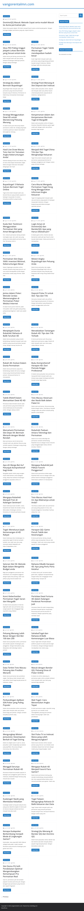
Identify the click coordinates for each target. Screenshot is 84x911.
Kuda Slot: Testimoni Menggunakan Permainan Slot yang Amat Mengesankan (12, 228)
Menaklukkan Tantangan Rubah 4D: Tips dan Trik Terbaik (43, 333)
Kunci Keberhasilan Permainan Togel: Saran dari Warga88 (14, 599)
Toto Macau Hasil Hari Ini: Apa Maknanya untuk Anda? (43, 500)
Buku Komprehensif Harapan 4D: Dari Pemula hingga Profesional (40, 367)
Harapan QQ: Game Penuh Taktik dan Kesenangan (40, 532)
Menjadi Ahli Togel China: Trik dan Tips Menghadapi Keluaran (43, 152)
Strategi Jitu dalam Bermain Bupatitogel (12, 84)
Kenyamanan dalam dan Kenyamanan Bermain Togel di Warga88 (42, 117)
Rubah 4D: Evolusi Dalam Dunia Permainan (14, 364)
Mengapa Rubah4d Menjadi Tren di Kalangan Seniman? (12, 500)
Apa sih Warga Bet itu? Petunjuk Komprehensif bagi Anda (14, 467)
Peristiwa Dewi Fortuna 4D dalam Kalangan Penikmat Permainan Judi (42, 600)
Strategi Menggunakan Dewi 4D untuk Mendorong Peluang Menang (13, 118)
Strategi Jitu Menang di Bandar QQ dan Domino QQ (42, 834)
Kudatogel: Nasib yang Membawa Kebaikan (13, 800)
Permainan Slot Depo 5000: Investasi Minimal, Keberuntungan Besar (14, 261)
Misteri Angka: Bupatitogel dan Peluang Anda (42, 261)
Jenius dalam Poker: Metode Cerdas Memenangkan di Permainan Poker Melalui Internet (12, 298)
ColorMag (32, 906)
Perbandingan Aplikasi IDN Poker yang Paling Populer (13, 702)
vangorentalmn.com (18, 4)
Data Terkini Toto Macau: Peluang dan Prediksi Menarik (14, 670)
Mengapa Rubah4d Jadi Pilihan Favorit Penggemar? (42, 467)
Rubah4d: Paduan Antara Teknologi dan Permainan (41, 433)
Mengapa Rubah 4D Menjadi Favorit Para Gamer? (41, 769)
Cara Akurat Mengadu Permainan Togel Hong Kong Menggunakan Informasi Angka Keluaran (42, 189)
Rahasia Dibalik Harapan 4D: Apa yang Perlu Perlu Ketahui (42, 566)
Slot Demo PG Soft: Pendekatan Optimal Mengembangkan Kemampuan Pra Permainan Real (12, 871)
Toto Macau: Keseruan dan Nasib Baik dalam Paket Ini (41, 400)
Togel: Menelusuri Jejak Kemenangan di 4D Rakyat (13, 532)
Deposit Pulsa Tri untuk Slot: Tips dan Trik (42, 294)
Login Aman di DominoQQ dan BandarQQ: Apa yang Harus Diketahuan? (41, 228)
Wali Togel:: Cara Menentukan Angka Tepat (40, 702)
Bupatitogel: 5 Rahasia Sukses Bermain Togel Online (13, 187)
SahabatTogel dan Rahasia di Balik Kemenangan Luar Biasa (42, 636)
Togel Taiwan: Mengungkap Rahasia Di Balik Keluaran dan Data (42, 801)
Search (81, 15)
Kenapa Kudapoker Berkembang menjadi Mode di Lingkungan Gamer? (13, 835)
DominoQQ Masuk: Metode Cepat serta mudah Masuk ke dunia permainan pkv (28, 23)
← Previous (4, 897)
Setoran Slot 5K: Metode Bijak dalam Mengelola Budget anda (14, 566)
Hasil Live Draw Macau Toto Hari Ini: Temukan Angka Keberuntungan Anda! (13, 153)
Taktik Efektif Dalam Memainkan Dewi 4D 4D (14, 399)
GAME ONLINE (6, 16)
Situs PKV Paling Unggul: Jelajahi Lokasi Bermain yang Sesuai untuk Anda (14, 50)
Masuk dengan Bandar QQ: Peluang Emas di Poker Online (42, 670)
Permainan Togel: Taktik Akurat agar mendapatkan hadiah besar (42, 52)
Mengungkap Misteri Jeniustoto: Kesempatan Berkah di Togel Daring (14, 737)
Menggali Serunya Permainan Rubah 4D (13, 768)
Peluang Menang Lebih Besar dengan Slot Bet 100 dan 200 (13, 636)
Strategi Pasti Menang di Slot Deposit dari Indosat (43, 84)
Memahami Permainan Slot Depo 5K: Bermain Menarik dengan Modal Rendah (14, 434)
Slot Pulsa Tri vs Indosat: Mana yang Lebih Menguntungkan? (42, 737)
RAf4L (15, 19)
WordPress (4, 908)
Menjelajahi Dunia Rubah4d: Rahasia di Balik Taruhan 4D (12, 333)
